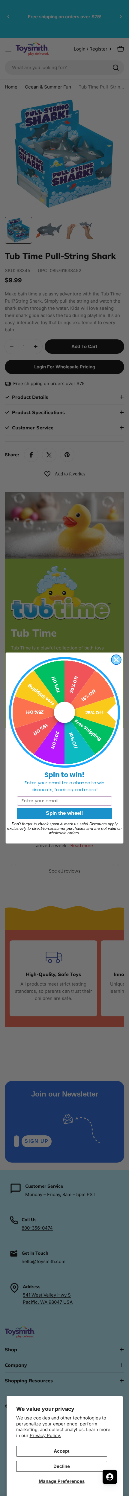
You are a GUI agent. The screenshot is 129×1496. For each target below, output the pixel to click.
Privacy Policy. (45, 1435)
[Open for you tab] (110, 1477)
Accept (62, 1451)
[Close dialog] (116, 660)
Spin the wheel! (64, 813)
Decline (61, 1466)
